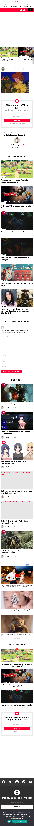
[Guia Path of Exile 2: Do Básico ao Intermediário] (17, 510)
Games (4, 306)
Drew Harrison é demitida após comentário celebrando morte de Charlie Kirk (15, 311)
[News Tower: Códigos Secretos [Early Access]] (17, 272)
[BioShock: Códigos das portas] (17, 393)
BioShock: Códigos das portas (14, 404)
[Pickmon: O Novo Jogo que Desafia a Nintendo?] (17, 195)
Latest (5, 6)
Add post (30, 9)
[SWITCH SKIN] (21, 10)
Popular (13, 6)
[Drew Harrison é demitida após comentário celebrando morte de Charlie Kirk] (17, 298)
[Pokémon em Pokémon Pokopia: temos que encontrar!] (9, 52)
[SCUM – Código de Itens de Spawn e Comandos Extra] (17, 540)
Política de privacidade (20, 821)
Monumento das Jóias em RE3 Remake (17, 705)
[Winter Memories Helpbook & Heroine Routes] (17, 451)
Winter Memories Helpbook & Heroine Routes (14, 462)
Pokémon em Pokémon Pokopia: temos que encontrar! (8, 59)
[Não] (15, 823)
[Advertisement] (17, 30)
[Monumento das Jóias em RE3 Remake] (17, 221)
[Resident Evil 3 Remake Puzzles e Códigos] (17, 247)
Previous (1, 55)
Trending (27, 6)
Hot (20, 6)
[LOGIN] (24, 10)
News (3, 203)
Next (33, 55)
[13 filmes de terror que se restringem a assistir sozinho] (17, 480)
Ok (9, 821)
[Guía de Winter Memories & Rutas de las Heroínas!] (17, 421)
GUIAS (4, 177)
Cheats (4, 280)
